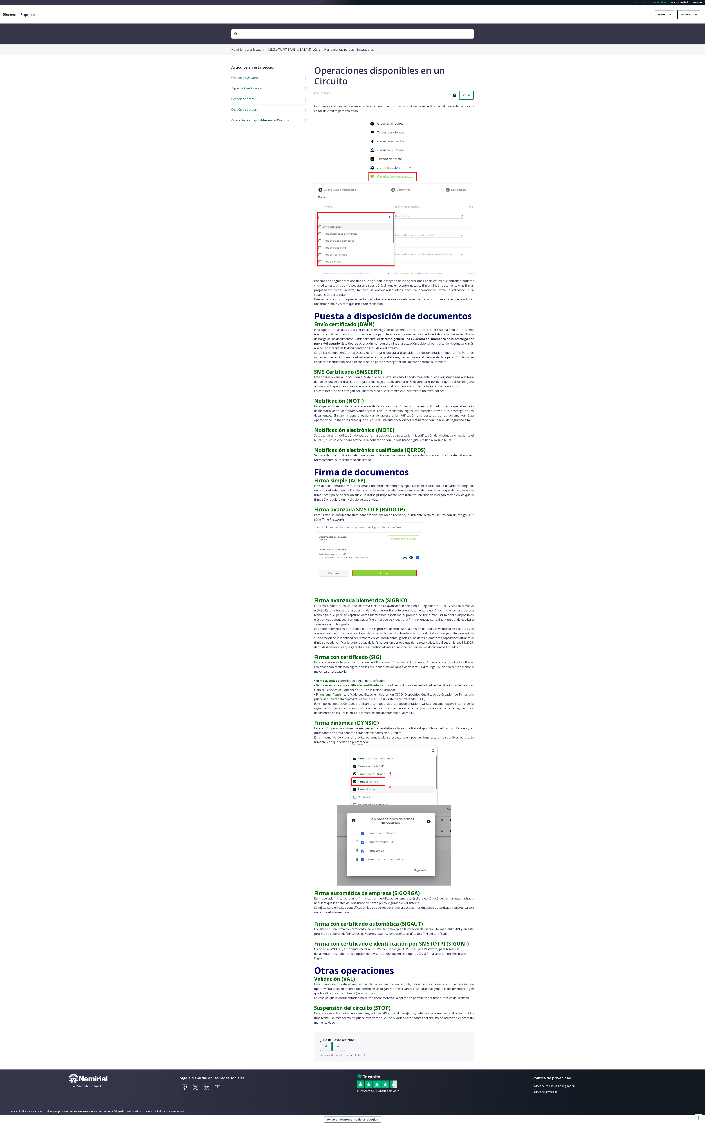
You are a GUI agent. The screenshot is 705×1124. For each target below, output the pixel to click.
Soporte (28, 14)
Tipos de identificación (246, 88)
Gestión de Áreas (243, 99)
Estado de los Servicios (687, 2)
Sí (326, 1046)
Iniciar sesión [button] (689, 14)
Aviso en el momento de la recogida (352, 1119)
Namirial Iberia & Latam (247, 50)
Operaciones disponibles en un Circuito (260, 120)
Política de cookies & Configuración (553, 1086)
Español (663, 14)
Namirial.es (658, 2)
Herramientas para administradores (349, 50)
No (338, 1046)
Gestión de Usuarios (245, 78)
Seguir (466, 95)
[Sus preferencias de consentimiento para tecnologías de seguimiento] (698, 1117)
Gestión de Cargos (244, 110)
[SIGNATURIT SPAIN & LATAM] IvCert (294, 50)
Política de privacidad (544, 1092)
